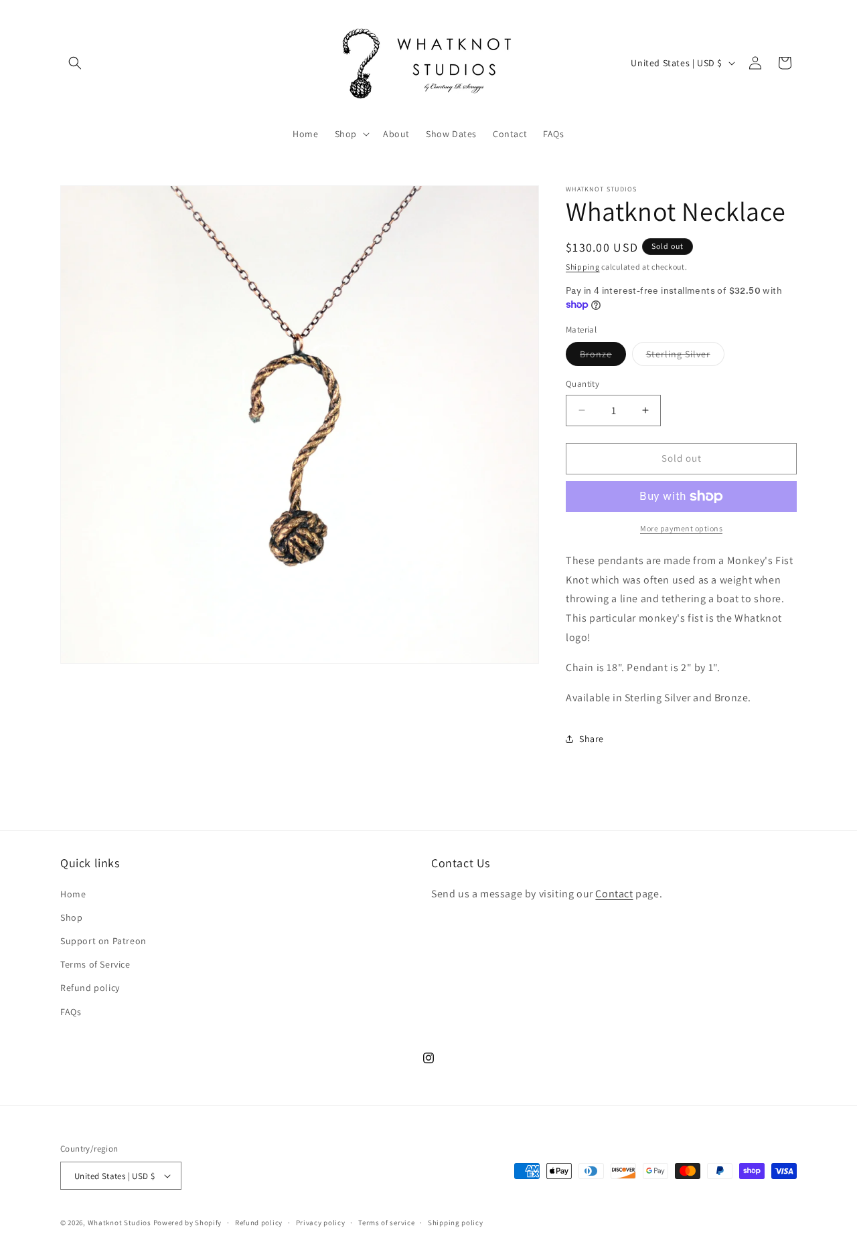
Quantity (582, 383)
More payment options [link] (681, 528)
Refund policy (90, 988)
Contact (614, 894)
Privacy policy (320, 1222)
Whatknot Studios (119, 1222)
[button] (75, 63)
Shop (71, 917)
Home (73, 894)
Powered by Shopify (187, 1222)
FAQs (70, 1012)
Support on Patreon (103, 941)
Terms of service (386, 1222)
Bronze (603, 356)
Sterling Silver (685, 356)
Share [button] (591, 739)
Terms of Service (95, 964)
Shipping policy (455, 1222)
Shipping (583, 267)
